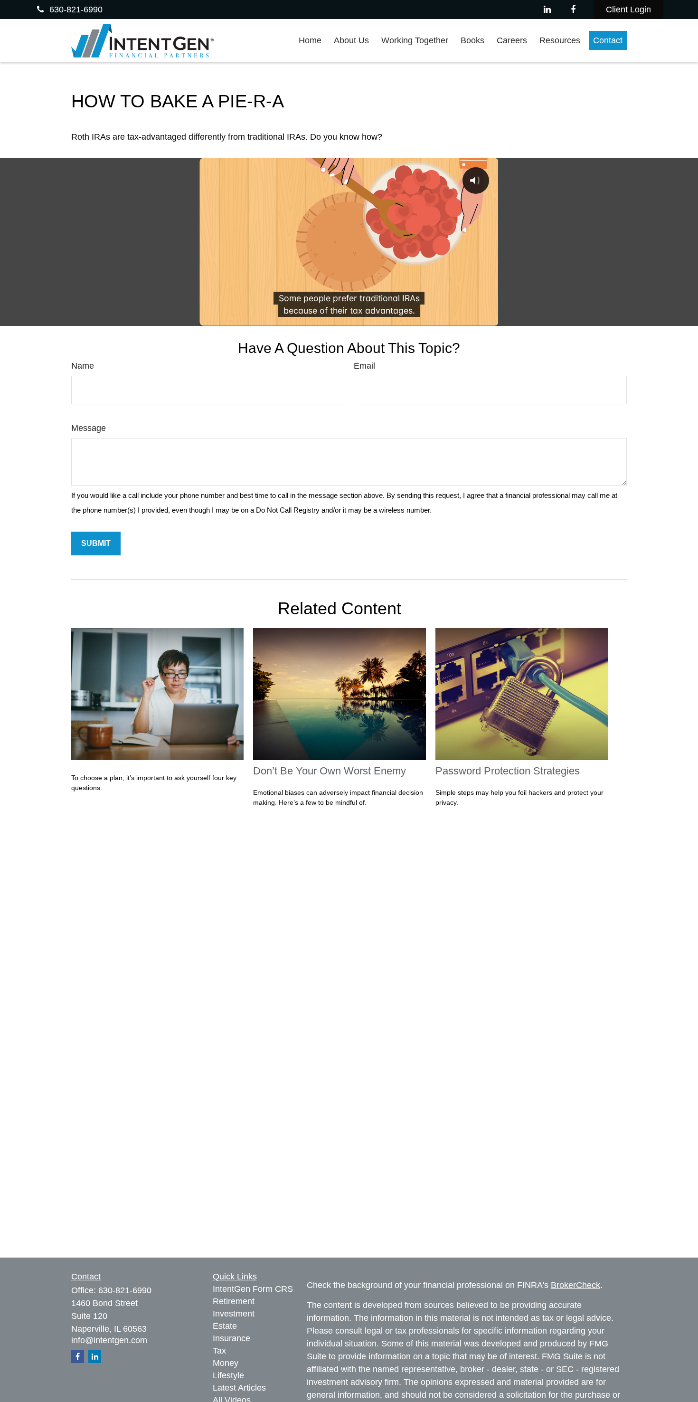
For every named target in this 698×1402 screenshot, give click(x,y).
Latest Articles (239, 1387)
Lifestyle (228, 1375)
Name (82, 366)
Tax (219, 1350)
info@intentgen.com (109, 1340)
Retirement (234, 1301)
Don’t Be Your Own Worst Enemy (329, 771)
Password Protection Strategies (507, 771)
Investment (234, 1313)
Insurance (231, 1338)
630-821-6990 (76, 9)
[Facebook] (573, 9)
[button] (310, 40)
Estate (225, 1326)
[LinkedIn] (547, 9)
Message (88, 428)
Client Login (628, 9)
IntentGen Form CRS (253, 1289)
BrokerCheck (575, 1285)
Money (225, 1363)
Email (364, 366)
